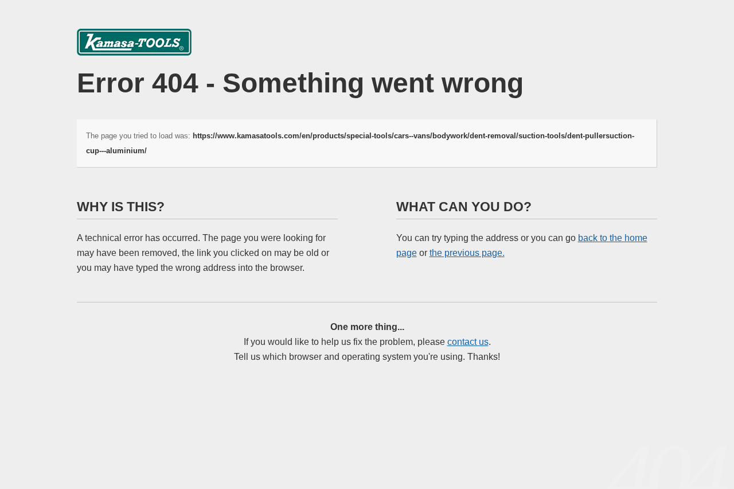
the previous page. (467, 253)
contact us (468, 342)
